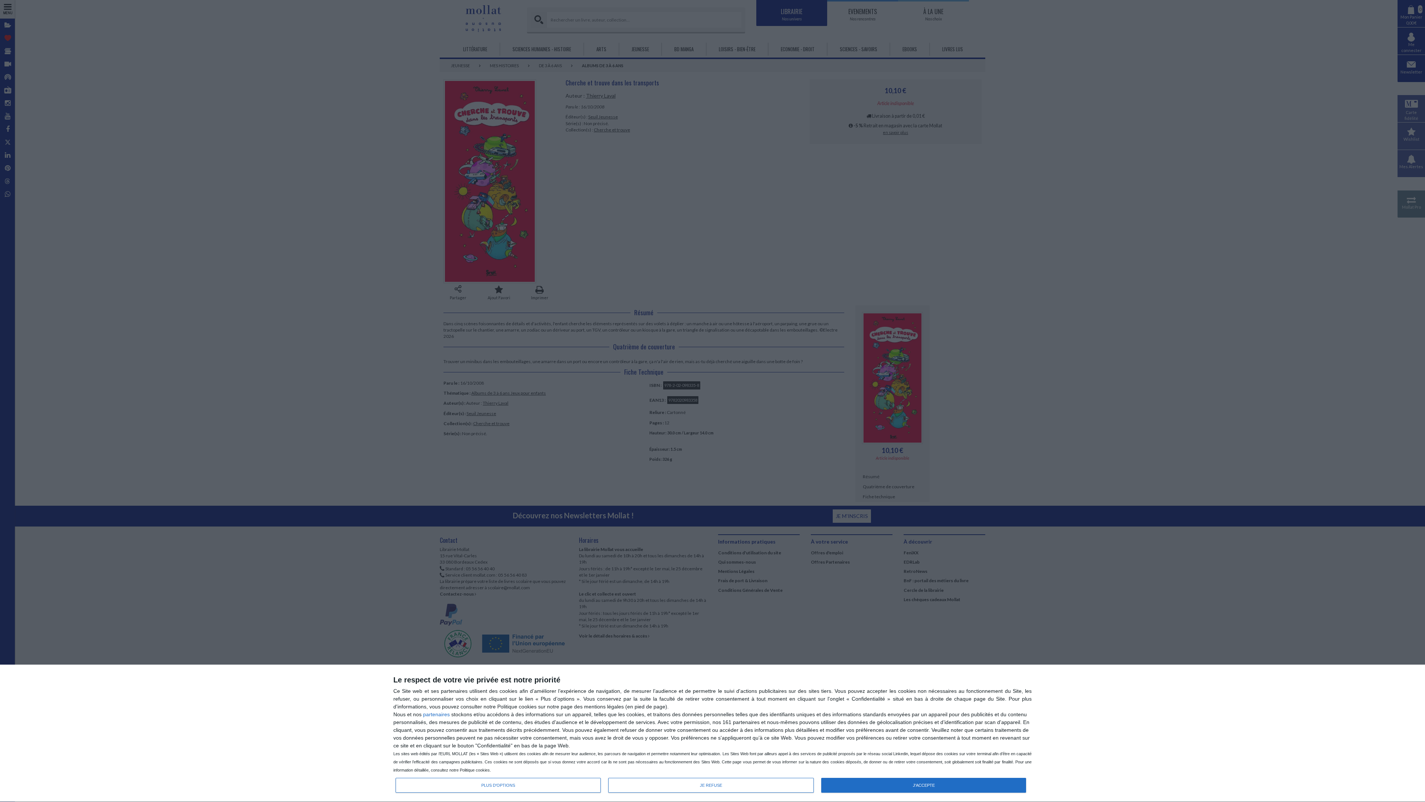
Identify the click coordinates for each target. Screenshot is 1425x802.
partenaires (436, 714)
